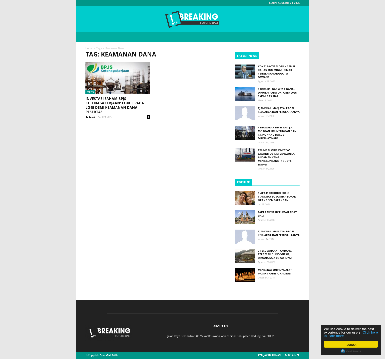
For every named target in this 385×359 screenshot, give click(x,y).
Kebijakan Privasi (269, 355)
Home (88, 48)
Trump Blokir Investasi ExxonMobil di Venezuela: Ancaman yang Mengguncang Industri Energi (276, 157)
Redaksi (90, 116)
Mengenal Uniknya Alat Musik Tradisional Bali (275, 271)
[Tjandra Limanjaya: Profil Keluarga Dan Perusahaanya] (245, 113)
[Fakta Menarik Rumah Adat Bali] (245, 217)
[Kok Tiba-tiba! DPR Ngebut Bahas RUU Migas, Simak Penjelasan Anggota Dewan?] (245, 72)
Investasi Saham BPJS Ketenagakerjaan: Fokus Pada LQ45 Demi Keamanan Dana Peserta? (114, 105)
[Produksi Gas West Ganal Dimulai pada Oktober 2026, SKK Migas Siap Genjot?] (245, 94)
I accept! (351, 344)
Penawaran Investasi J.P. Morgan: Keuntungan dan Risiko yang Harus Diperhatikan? (277, 133)
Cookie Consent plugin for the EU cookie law (351, 351)
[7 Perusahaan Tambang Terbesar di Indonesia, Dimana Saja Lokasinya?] (245, 256)
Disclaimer (292, 355)
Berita (90, 92)
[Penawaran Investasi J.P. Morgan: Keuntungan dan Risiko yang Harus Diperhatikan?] (245, 133)
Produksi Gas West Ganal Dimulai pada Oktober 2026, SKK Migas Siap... (277, 92)
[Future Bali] (192, 19)
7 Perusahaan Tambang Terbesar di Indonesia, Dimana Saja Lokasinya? (275, 254)
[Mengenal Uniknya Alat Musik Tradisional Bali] (245, 275)
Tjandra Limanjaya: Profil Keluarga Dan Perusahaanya (279, 110)
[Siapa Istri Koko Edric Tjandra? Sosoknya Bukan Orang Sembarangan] (245, 198)
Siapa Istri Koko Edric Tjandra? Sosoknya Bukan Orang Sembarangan (277, 196)
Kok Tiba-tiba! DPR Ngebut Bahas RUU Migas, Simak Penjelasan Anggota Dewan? (277, 72)
